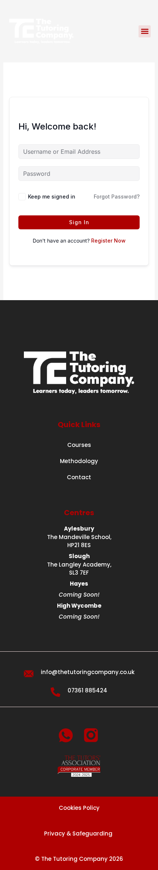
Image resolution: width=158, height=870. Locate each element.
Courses (79, 445)
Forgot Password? (117, 196)
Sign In (79, 222)
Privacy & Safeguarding (79, 833)
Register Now (108, 240)
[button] (145, 31)
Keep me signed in (51, 196)
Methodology (79, 461)
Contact (79, 477)
